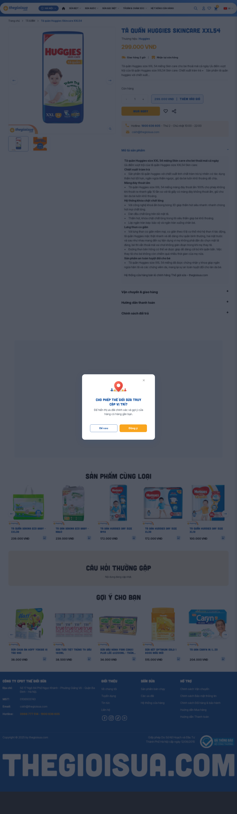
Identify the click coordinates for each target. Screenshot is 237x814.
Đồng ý (133, 428)
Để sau (103, 428)
